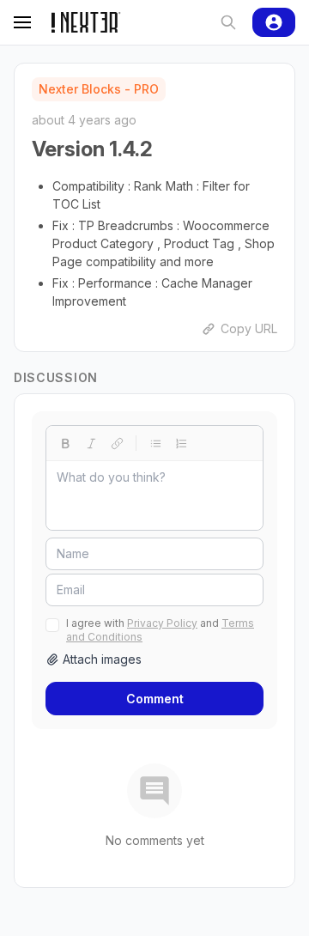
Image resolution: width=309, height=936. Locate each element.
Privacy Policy (162, 623)
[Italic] (91, 443)
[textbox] (154, 495)
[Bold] (65, 443)
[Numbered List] (181, 443)
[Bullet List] (155, 443)
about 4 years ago (84, 119)
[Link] (117, 443)
